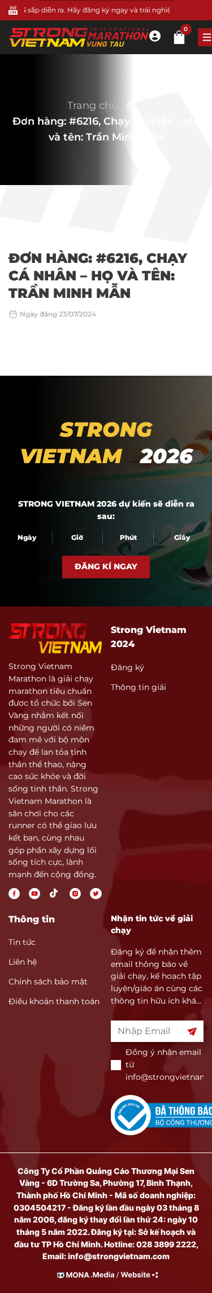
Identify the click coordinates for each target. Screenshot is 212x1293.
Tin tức (22, 942)
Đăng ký (127, 667)
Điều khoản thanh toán (53, 1001)
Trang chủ (92, 105)
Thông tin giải (138, 687)
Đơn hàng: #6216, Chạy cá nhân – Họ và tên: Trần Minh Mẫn (106, 129)
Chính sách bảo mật (48, 982)
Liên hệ (22, 962)
